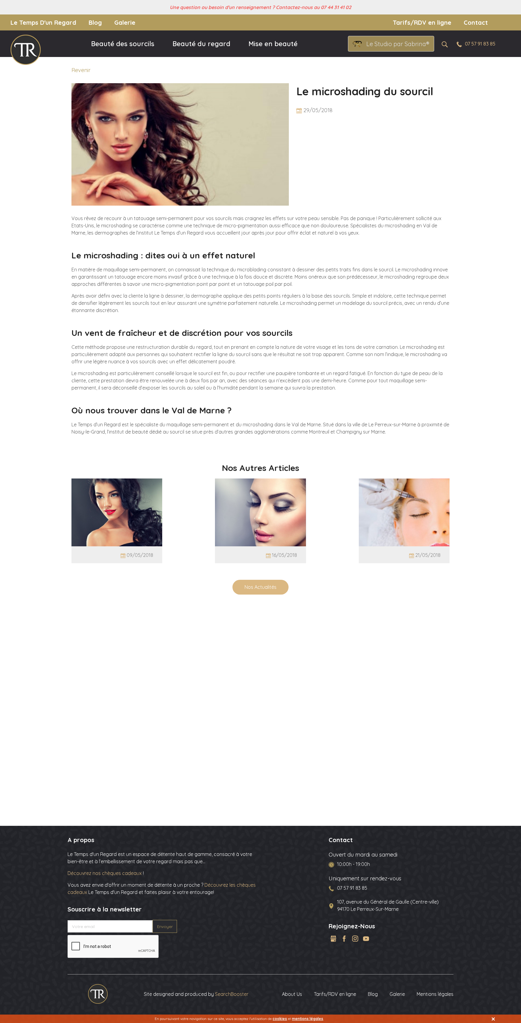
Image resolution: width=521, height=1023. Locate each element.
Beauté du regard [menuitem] (201, 43)
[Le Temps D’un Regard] (98, 993)
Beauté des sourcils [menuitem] (122, 43)
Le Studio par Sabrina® (397, 44)
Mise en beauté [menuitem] (273, 43)
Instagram (355, 938)
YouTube (366, 938)
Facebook (344, 938)
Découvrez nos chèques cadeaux (105, 873)
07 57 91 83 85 (480, 44)
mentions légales (307, 1018)
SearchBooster (231, 994)
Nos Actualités (260, 587)
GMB (333, 938)
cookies (280, 1018)
